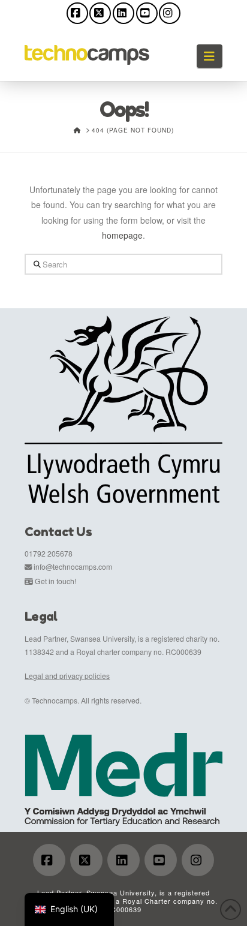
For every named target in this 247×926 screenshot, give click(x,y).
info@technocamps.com (73, 566)
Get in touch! (55, 581)
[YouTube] (146, 13)
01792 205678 (49, 553)
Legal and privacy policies (67, 676)
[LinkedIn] (123, 13)
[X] (100, 13)
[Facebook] (77, 13)
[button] (209, 56)
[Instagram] (169, 13)
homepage (122, 235)
